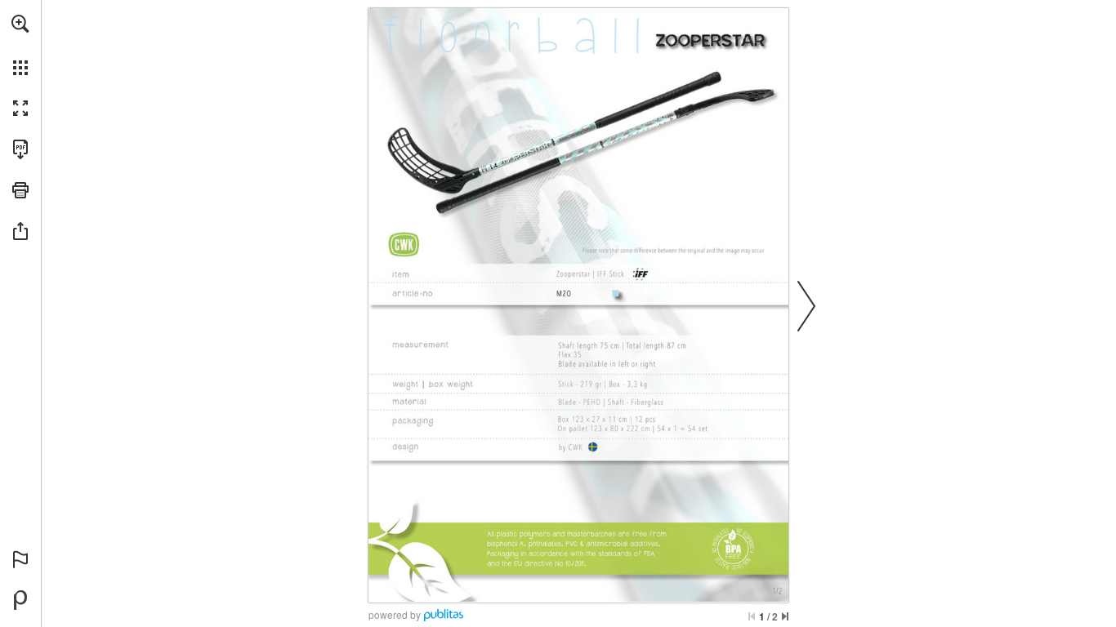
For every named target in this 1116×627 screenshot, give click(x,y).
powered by (394, 614)
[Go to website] (656, 592)
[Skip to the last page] (785, 616)
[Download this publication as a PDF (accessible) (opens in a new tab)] (20, 149)
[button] (20, 23)
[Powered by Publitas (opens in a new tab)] (20, 600)
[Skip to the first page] (751, 616)
